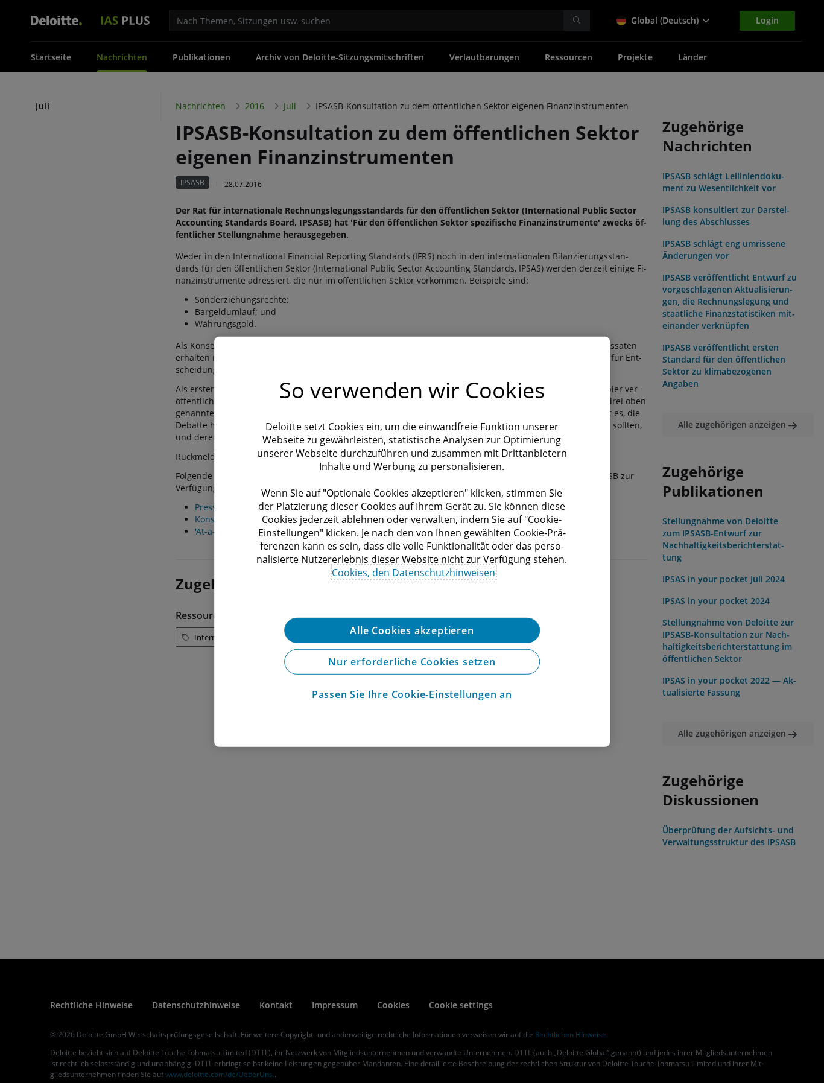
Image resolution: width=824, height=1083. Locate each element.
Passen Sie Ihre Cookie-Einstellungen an (412, 693)
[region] (412, 541)
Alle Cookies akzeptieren (412, 630)
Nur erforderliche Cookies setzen (412, 661)
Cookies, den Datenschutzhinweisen (413, 572)
